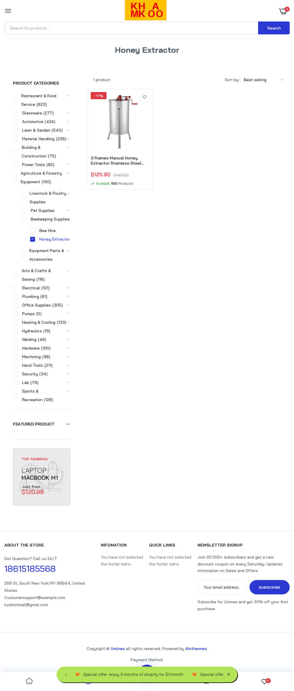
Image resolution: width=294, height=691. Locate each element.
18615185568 (30, 568)
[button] (41, 424)
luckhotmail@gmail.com (26, 604)
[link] (145, 97)
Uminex (118, 648)
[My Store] (146, 11)
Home (129, 57)
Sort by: (232, 79)
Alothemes (196, 648)
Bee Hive (47, 230)
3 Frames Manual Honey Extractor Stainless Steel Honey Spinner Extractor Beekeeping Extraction (116, 160)
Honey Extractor (54, 239)
